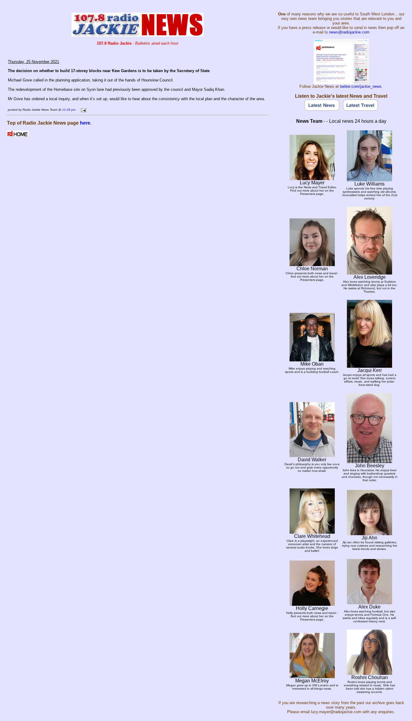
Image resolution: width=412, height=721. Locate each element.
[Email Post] (82, 109)
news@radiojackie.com (349, 32)
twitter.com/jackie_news (361, 86)
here (85, 122)
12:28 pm (68, 109)
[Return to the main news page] (137, 34)
